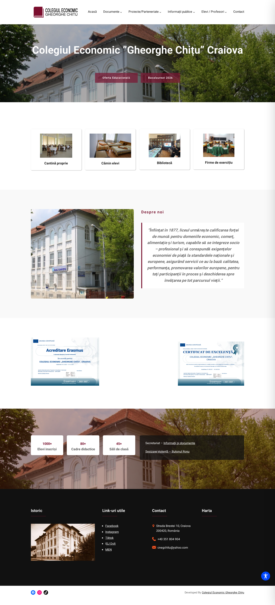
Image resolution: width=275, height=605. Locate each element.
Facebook (111, 526)
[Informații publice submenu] (194, 12)
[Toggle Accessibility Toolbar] (266, 576)
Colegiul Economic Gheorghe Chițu (223, 593)
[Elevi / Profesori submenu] (226, 12)
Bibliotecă (164, 163)
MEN (108, 549)
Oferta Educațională (116, 78)
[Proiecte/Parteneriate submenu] (160, 12)
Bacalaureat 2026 (160, 78)
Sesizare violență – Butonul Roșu (167, 451)
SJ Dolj (111, 543)
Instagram (112, 532)
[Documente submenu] (121, 12)
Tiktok (109, 538)
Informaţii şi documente (179, 443)
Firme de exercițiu (219, 162)
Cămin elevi (110, 163)
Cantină (50, 163)
